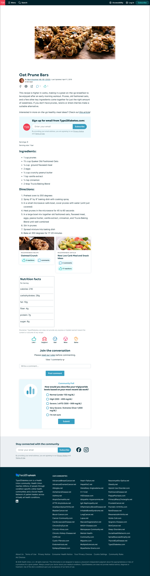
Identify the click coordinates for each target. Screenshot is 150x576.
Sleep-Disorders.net (116, 529)
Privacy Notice (78, 131)
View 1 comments (54, 359)
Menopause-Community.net (91, 529)
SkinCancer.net (114, 526)
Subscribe (142, 3)
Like (33, 340)
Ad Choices (20, 557)
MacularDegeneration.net (90, 522)
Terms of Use (40, 134)
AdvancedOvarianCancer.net (64, 484)
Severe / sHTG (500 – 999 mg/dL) (66, 403)
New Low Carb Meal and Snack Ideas (73, 257)
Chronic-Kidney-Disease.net (64, 533)
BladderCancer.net (60, 510)
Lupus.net (84, 518)
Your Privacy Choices (83, 554)
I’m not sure (55, 415)
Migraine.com (86, 541)
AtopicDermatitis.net (61, 499)
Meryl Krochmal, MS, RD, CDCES (38, 79)
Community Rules (116, 554)
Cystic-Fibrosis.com (60, 541)
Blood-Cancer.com (60, 514)
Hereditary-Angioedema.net (91, 488)
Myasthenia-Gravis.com (90, 548)
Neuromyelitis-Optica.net (118, 481)
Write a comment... (30, 366)
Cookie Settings (100, 554)
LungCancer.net (86, 514)
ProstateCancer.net (116, 503)
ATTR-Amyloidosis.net (61, 503)
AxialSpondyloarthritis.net (63, 507)
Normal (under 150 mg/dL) (62, 395)
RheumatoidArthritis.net (118, 514)
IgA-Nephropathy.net (89, 503)
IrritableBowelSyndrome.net (91, 510)
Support (44, 340)
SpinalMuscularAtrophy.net (119, 537)
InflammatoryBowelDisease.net (93, 507)
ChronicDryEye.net (60, 526)
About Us (19, 554)
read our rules (48, 355)
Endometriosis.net (59, 544)
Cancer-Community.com (62, 518)
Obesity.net (113, 484)
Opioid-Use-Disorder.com (119, 488)
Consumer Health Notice (62, 554)
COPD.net (56, 537)
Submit (66, 421)
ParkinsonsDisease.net (117, 492)
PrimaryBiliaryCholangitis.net (120, 499)
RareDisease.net (115, 510)
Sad (53, 340)
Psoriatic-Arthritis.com (117, 507)
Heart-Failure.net (87, 481)
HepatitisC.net (86, 484)
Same (75, 340)
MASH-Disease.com (88, 526)
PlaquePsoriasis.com (116, 496)
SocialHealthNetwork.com (119, 533)
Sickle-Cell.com (114, 518)
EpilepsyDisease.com (61, 548)
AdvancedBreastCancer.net (63, 481)
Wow (64, 340)
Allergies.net (57, 488)
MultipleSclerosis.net (89, 544)
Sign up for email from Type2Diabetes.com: (58, 120)
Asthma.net (57, 496)
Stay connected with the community (37, 444)
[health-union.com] (25, 475)
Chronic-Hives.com (60, 529)
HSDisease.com (86, 496)
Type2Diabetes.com (116, 544)
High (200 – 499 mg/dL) (61, 399)
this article (84, 112)
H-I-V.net (84, 492)
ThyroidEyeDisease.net (117, 541)
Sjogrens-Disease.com (117, 522)
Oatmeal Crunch (29, 255)
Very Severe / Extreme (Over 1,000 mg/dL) (66, 409)
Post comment (55, 373)
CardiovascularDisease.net (63, 522)
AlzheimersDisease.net (61, 492)
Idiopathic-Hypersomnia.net (91, 499)
